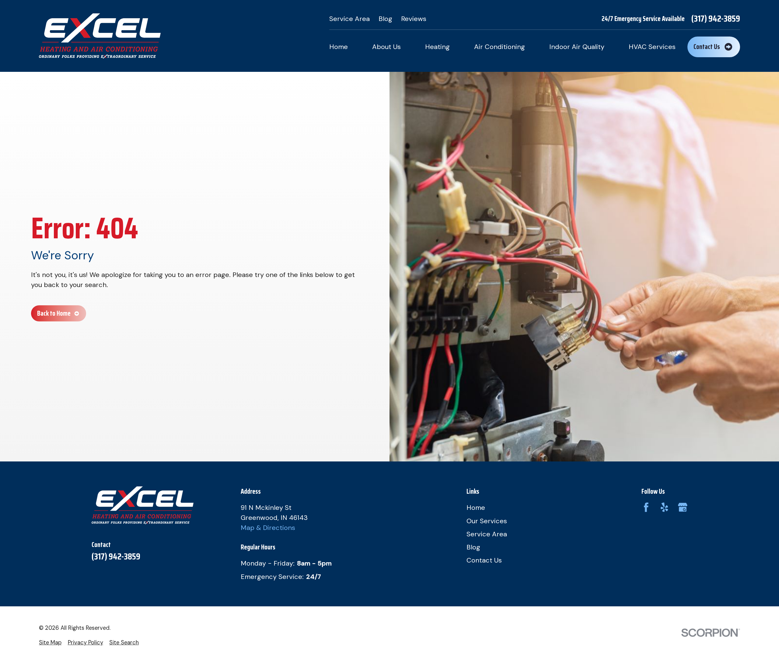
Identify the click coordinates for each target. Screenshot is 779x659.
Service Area (349, 18)
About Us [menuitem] (386, 46)
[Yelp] (664, 507)
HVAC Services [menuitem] (652, 46)
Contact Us (484, 560)
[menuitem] (50, 643)
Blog (385, 18)
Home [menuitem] (338, 46)
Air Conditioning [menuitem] (499, 46)
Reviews (413, 18)
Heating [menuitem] (437, 46)
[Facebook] (646, 507)
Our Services (486, 521)
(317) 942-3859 (715, 18)
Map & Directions (268, 527)
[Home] (100, 36)
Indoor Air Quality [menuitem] (576, 46)
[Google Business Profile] (682, 507)
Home (475, 507)
